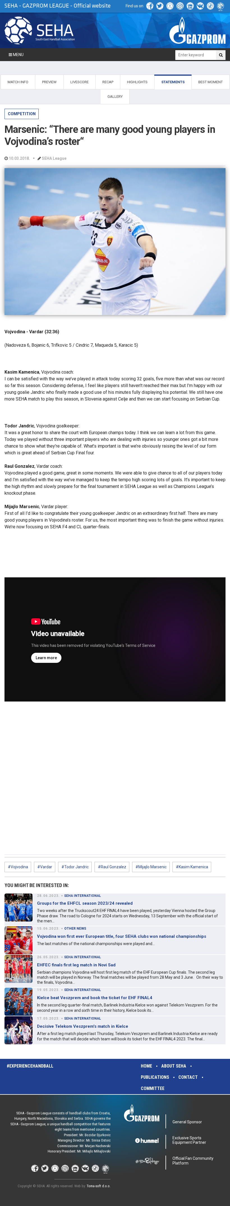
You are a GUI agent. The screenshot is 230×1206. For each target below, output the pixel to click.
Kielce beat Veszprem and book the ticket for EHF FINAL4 (94, 997)
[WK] (200, 6)
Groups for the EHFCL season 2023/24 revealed (85, 903)
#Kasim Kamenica (192, 867)
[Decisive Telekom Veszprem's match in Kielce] (18, 1030)
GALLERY (115, 96)
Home (146, 1066)
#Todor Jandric (75, 867)
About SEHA (173, 1066)
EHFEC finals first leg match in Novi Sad (76, 964)
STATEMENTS (173, 82)
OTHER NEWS (75, 928)
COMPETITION (22, 114)
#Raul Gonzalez (112, 867)
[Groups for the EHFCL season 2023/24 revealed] (18, 907)
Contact (188, 1077)
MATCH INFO (18, 82)
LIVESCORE (79, 82)
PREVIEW (49, 82)
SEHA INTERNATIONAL (82, 896)
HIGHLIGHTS (137, 82)
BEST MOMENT (210, 82)
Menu (18, 54)
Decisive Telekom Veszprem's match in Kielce (82, 1026)
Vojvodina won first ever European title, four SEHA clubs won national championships (121, 936)
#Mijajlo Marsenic (151, 867)
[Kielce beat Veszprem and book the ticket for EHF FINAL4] (18, 1002)
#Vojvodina (18, 867)
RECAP (107, 82)
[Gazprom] (197, 30)
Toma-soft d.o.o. (99, 1186)
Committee (152, 1088)
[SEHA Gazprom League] (39, 30)
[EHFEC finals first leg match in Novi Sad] (18, 969)
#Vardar (44, 867)
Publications (155, 1077)
